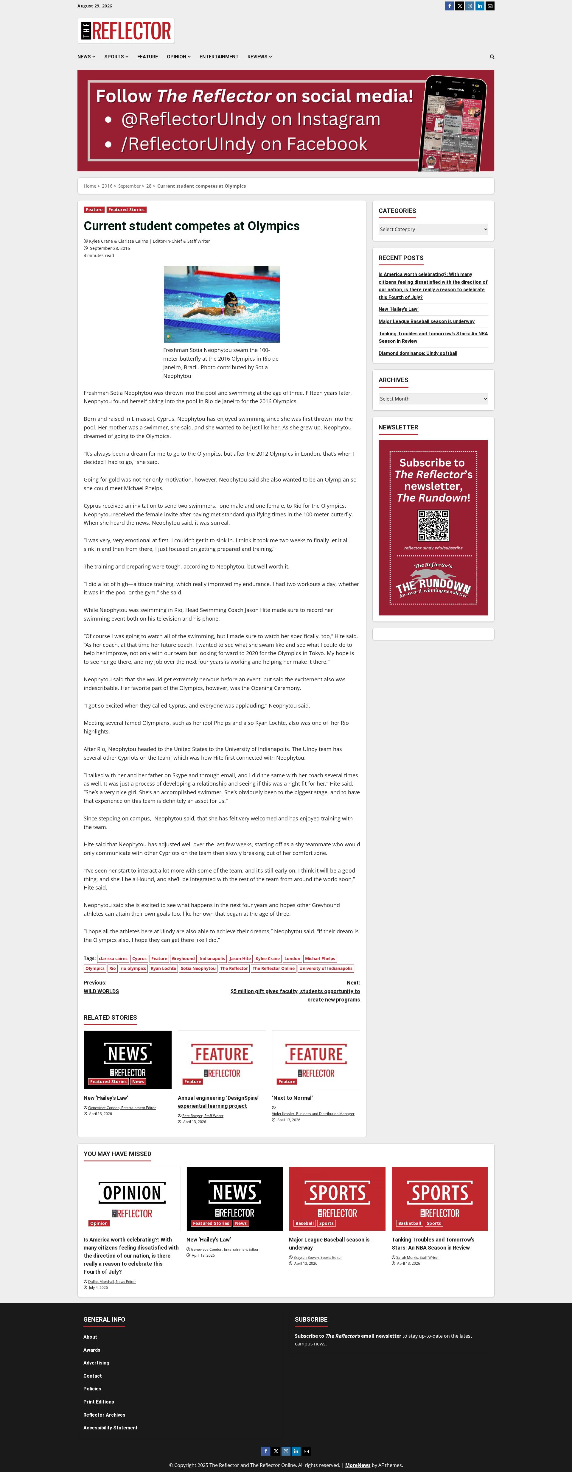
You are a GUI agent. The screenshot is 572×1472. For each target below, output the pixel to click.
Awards (91, 1350)
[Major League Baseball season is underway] (337, 1199)
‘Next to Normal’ (292, 1098)
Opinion (176, 57)
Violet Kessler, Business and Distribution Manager (313, 1113)
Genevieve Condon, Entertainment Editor (122, 1107)
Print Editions (98, 1402)
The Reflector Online (274, 968)
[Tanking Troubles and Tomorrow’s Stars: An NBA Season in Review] (440, 1199)
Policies (92, 1389)
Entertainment (219, 57)
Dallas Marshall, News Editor (112, 1281)
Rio (112, 968)
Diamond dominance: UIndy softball (418, 353)
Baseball (305, 1223)
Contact (92, 1376)
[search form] (492, 57)
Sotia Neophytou (198, 968)
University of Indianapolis (325, 968)
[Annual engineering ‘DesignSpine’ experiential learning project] (222, 1059)
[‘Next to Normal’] (316, 1059)
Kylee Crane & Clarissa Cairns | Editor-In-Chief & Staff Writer (149, 241)
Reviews (258, 57)
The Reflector (234, 968)
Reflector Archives (104, 1415)
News (84, 57)
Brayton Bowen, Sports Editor (317, 1257)
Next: (295, 991)
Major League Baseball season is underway (427, 321)
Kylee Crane (268, 958)
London (292, 958)
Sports (114, 57)
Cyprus (139, 958)
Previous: (101, 986)
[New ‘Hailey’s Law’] (128, 1059)
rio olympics (133, 968)
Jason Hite (240, 958)
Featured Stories (126, 209)
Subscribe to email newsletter (348, 1336)
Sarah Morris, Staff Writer (417, 1257)
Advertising (96, 1363)
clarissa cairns (113, 958)
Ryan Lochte (163, 968)
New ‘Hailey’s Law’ (106, 1098)
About (90, 1337)
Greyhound (183, 958)
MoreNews (358, 1465)
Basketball (409, 1223)
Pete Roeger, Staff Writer (202, 1115)
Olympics (95, 968)
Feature (147, 57)
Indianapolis (212, 958)
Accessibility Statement (110, 1428)
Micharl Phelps (320, 958)
